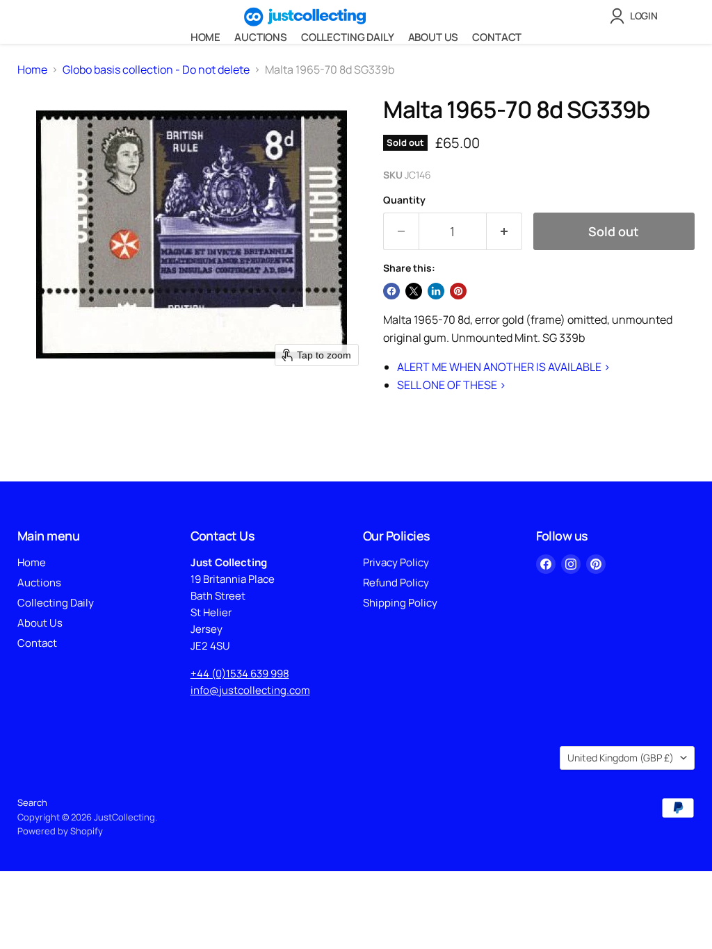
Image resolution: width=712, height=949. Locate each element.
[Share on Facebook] (391, 291)
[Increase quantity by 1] (504, 232)
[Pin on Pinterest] (458, 291)
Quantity (404, 200)
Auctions (260, 37)
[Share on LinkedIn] (436, 291)
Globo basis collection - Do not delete (156, 69)
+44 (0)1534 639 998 (240, 673)
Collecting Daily (347, 37)
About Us (433, 37)
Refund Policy (396, 582)
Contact (496, 37)
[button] (636, 16)
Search (32, 802)
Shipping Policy (400, 602)
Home (205, 37)
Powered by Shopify (60, 831)
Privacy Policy (396, 562)
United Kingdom (620, 757)
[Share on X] (413, 291)
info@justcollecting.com (250, 690)
